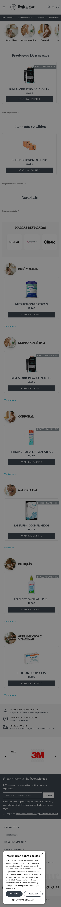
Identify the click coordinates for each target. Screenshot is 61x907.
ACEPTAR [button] (14, 894)
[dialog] (30, 453)
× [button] (42, 854)
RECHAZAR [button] (33, 894)
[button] (24, 899)
